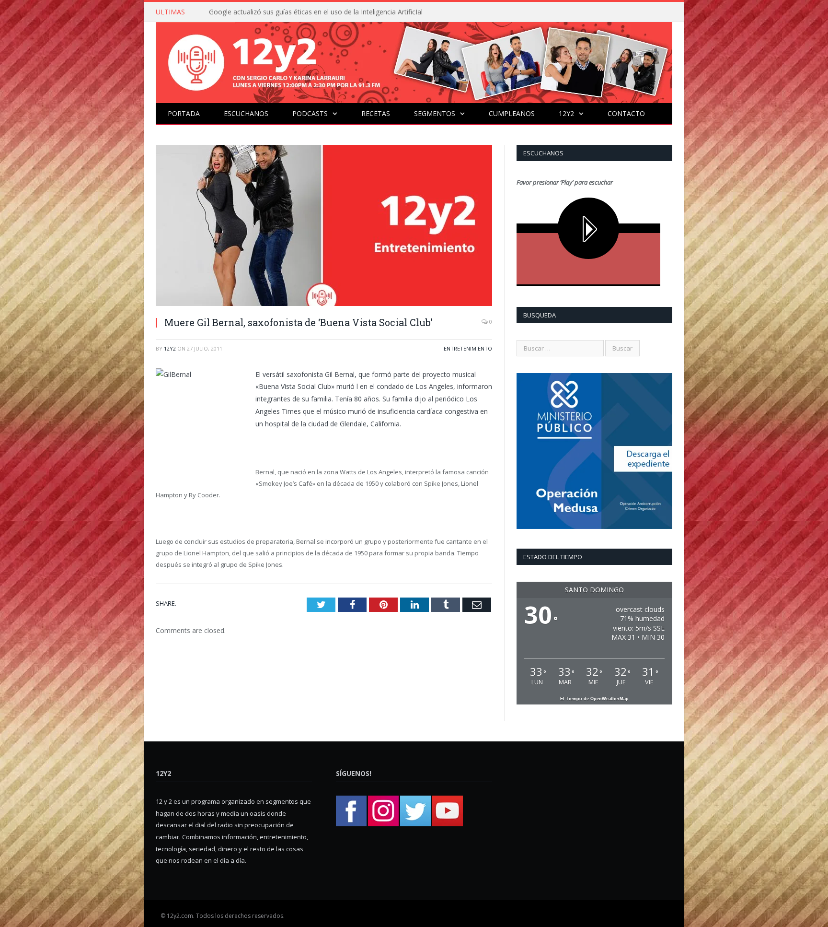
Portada (184, 113)
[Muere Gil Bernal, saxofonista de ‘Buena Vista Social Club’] (324, 226)
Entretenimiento (468, 348)
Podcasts (310, 113)
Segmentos (434, 113)
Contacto (626, 113)
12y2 (566, 113)
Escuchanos (246, 113)
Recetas (375, 113)
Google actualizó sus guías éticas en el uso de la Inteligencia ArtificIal (316, 12)
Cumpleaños (512, 113)
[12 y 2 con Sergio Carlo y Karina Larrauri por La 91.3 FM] (414, 60)
